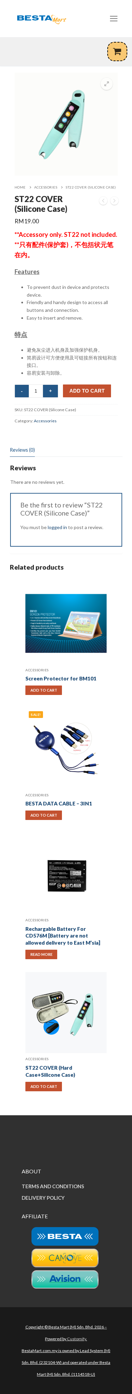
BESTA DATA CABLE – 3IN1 (58, 803)
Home (20, 187)
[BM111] (103, 202)
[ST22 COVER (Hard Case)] (114, 202)
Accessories (46, 187)
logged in (57, 527)
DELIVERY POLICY (43, 1198)
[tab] (22, 450)
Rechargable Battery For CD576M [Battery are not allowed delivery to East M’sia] (62, 936)
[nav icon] (114, 19)
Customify (76, 1338)
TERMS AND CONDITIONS (53, 1186)
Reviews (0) (22, 450)
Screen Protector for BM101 (60, 678)
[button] (107, 84)
